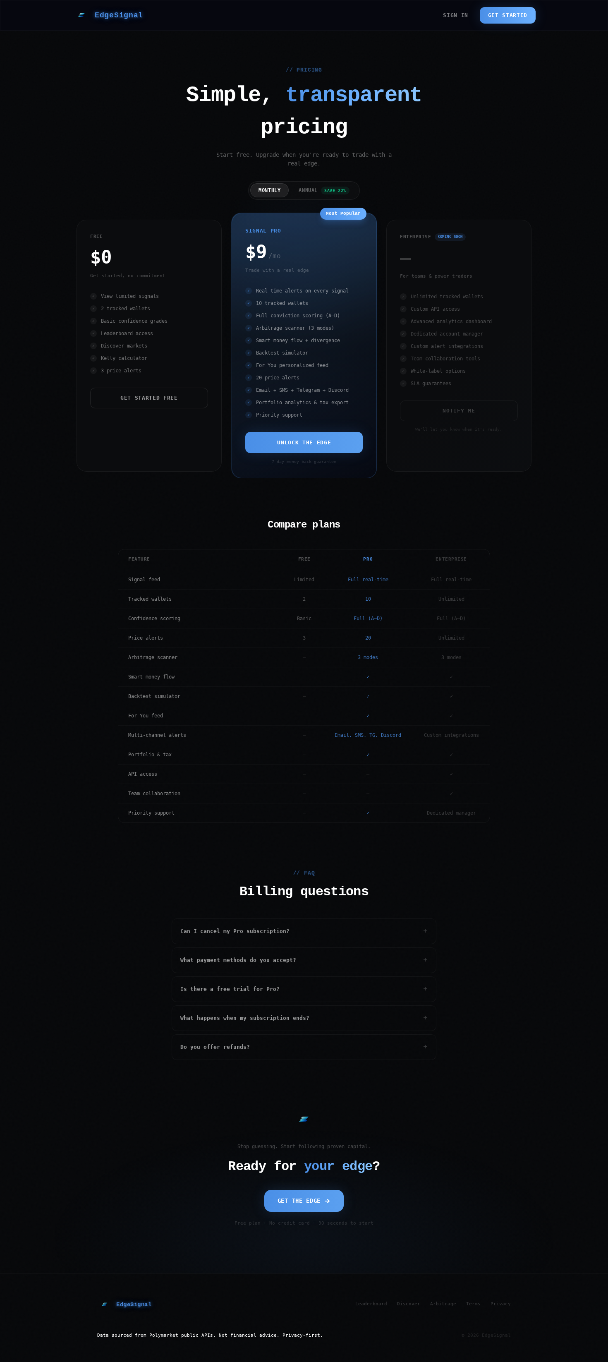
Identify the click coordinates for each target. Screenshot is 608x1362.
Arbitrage (443, 1304)
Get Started (507, 15)
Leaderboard (371, 1304)
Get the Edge (299, 1200)
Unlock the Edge (304, 442)
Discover (408, 1304)
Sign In (455, 15)
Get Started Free (148, 398)
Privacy (501, 1304)
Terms (473, 1304)
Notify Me (459, 411)
